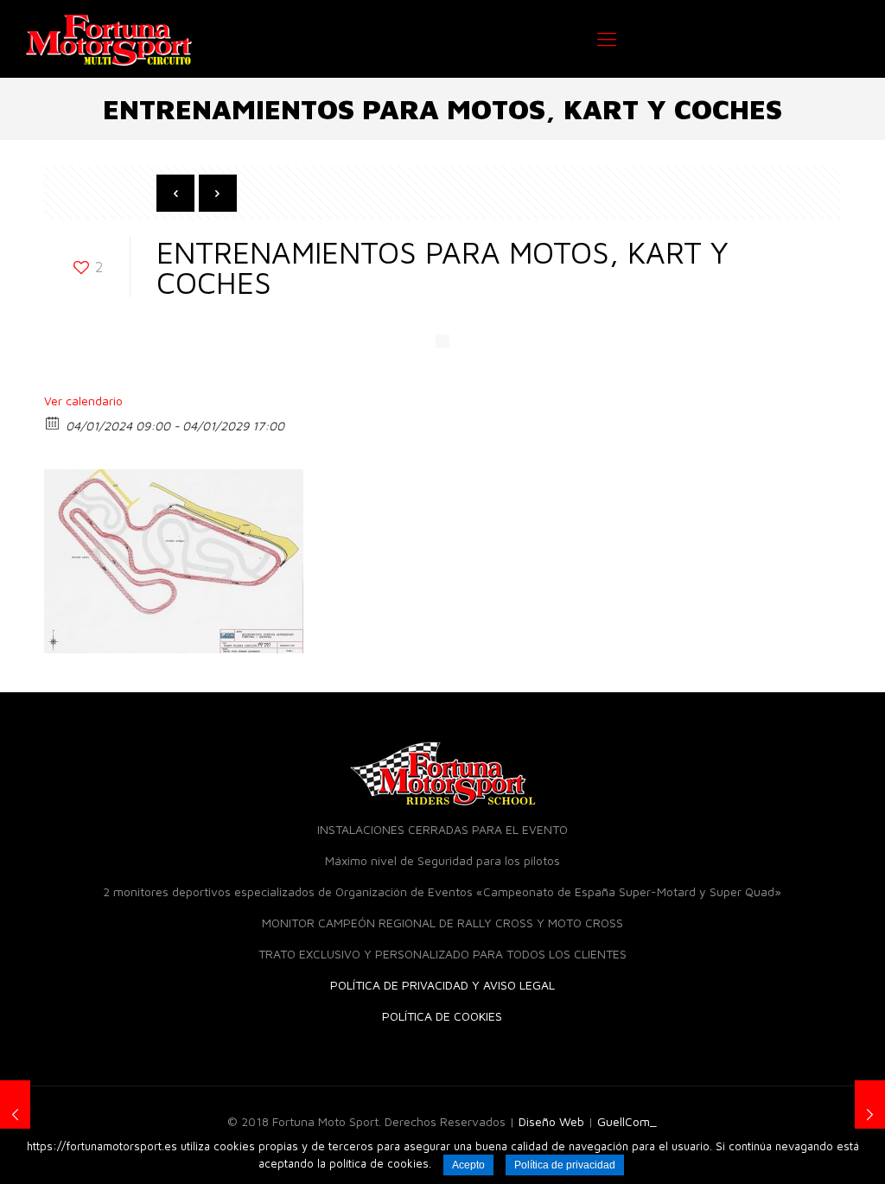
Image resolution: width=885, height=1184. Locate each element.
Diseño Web (551, 1121)
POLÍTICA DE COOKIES (442, 1016)
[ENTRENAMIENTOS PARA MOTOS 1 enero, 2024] (15, 1114)
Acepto (468, 1165)
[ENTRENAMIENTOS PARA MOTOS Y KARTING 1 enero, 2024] (870, 1114)
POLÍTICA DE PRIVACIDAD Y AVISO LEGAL (442, 984)
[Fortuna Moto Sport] (109, 39)
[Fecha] (53, 422)
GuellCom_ (627, 1121)
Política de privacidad (564, 1165)
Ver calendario (83, 400)
